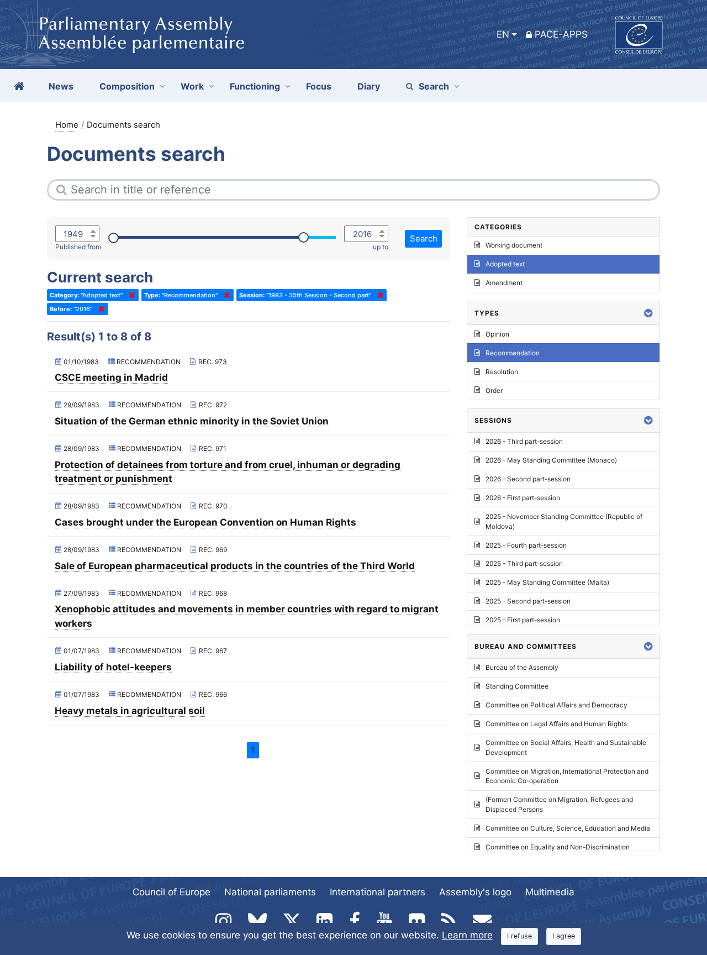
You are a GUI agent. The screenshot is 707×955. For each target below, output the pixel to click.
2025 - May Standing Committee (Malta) (547, 582)
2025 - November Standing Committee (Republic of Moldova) (564, 521)
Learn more (467, 935)
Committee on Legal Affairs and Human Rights (556, 724)
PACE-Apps (561, 34)
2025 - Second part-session (528, 601)
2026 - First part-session (523, 498)
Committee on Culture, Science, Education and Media (568, 828)
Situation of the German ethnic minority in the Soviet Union (192, 421)
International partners (377, 892)
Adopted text (505, 264)
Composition (127, 86)
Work (192, 86)
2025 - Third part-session (524, 563)
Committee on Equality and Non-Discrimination (558, 847)
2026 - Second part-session (528, 479)
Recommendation (513, 353)
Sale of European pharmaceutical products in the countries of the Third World (235, 565)
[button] (648, 313)
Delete (129, 295)
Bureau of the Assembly (522, 667)
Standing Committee (517, 686)
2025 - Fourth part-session (526, 545)
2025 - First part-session (523, 620)
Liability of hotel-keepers (113, 667)
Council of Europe (171, 892)
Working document (514, 245)
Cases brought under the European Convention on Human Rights (205, 522)
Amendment (504, 283)
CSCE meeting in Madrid (111, 377)
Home (66, 124)
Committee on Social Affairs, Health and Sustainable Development (566, 747)
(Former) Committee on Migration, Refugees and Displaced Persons (559, 804)
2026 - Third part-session (524, 441)
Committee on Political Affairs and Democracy (556, 705)
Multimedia (549, 892)
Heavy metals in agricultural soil (130, 710)
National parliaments (270, 892)
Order (494, 390)
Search (434, 86)
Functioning (255, 86)
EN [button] (503, 34)
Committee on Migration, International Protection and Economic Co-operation (567, 776)
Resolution (502, 372)
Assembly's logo (475, 892)
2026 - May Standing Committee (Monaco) (551, 460)
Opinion (497, 334)
